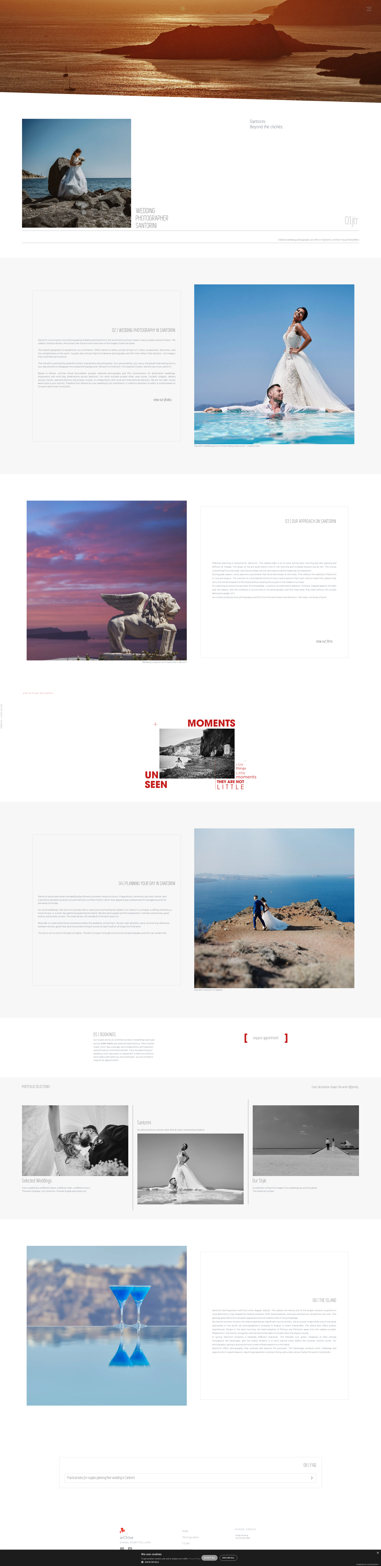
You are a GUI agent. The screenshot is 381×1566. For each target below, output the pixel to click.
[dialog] (190, 1558)
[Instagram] (122, 1549)
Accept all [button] (209, 1557)
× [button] (378, 1553)
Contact (187, 1549)
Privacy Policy (194, 1558)
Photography (190, 1537)
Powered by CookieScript (367, 1564)
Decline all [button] (228, 1557)
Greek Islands (107, 1043)
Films (186, 1543)
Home (185, 1530)
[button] (170, 1562)
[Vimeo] (130, 1549)
